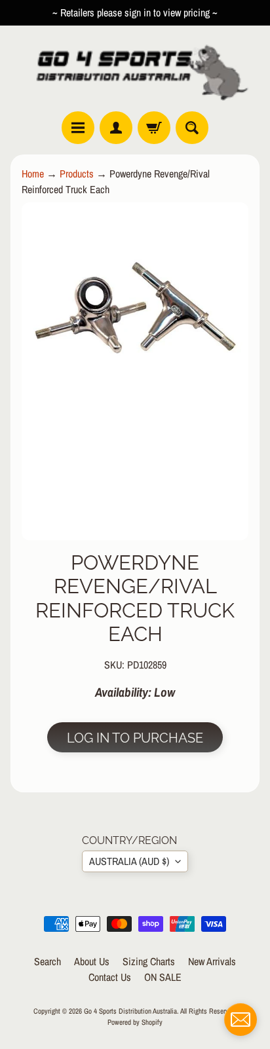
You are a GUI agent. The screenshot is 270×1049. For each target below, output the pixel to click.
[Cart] (154, 127)
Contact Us (109, 977)
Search (47, 961)
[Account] (116, 127)
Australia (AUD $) (129, 861)
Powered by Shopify (135, 1022)
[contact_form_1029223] (240, 1019)
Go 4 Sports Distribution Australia (130, 1011)
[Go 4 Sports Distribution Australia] (135, 68)
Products (77, 173)
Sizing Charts (149, 961)
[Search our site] (192, 127)
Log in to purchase (135, 738)
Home (33, 173)
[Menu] (78, 127)
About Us (91, 961)
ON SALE (163, 977)
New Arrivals (212, 961)
